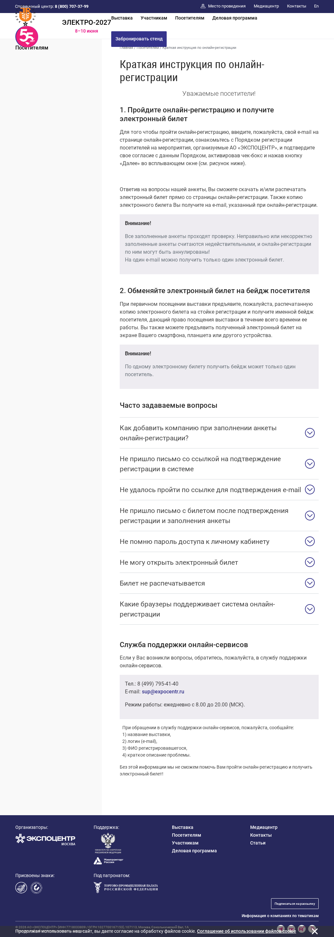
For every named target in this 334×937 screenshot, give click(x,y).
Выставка (122, 18)
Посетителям (190, 18)
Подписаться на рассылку (295, 903)
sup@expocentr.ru (163, 692)
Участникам (154, 18)
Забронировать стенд (139, 38)
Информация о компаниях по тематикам (280, 916)
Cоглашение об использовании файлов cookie (246, 931)
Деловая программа (234, 18)
